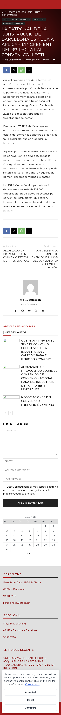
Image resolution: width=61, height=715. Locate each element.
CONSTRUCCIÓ (9, 15)
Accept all (30, 692)
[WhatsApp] (21, 70)
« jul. (29, 553)
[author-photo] (30, 295)
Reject (30, 700)
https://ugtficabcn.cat (30, 304)
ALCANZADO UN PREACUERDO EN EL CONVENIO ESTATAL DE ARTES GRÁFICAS (16, 255)
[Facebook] (6, 70)
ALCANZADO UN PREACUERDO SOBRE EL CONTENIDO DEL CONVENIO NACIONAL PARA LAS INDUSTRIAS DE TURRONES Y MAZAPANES (39, 378)
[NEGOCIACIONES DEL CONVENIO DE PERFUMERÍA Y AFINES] (11, 401)
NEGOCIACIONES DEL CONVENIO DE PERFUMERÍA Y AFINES (37, 401)
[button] (5, 4)
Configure (30, 707)
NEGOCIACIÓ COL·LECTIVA (13, 23)
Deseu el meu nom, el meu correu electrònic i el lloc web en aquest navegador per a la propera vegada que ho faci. (30, 490)
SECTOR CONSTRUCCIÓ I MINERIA (25, 12)
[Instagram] (23, 311)
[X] (14, 70)
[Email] (29, 70)
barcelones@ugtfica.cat (16, 602)
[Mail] (30, 311)
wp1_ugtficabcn (13, 59)
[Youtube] (44, 311)
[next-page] (10, 413)
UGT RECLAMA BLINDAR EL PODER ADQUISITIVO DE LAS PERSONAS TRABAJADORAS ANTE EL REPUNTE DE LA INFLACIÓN (28, 663)
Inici (4, 12)
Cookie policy (32, 684)
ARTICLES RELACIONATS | (19, 326)
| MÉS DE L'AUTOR (15, 332)
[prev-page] (5, 413)
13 (29, 535)
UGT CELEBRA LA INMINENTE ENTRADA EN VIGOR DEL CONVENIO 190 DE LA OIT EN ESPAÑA (45, 259)
